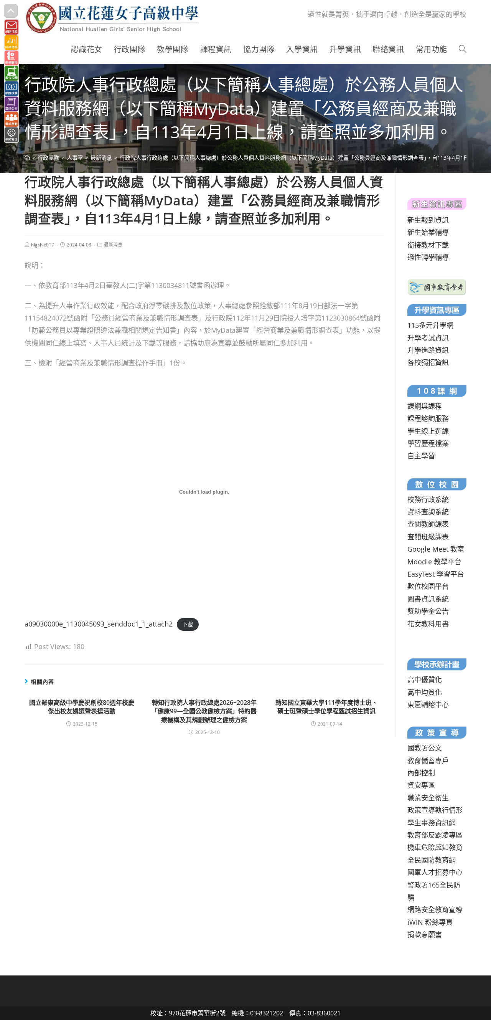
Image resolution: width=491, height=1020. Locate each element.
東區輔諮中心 (428, 704)
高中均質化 (424, 692)
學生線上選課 (428, 431)
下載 (187, 624)
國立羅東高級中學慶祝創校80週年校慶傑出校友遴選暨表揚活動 (81, 706)
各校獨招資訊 (428, 362)
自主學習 (421, 455)
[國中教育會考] (436, 286)
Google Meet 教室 (435, 549)
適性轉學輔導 (428, 257)
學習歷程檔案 (428, 443)
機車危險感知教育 (435, 847)
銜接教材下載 (428, 245)
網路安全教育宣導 (435, 909)
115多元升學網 (430, 325)
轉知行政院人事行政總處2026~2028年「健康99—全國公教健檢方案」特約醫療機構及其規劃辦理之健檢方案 (204, 711)
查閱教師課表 (428, 524)
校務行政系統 (428, 499)
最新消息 (113, 244)
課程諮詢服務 (428, 418)
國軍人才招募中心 (435, 872)
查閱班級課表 (428, 536)
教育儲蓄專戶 (428, 760)
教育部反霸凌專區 (435, 835)
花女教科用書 (428, 623)
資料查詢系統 (428, 511)
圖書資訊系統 (428, 598)
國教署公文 (424, 747)
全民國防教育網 (431, 860)
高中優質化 (424, 679)
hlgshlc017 (42, 244)
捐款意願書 (424, 934)
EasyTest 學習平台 (435, 574)
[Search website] (462, 49)
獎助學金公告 (428, 611)
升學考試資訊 (428, 337)
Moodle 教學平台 (434, 561)
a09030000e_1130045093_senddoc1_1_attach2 (99, 623)
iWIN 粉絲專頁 (430, 922)
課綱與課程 (424, 406)
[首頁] (27, 157)
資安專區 (421, 785)
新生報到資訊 (428, 220)
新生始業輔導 (428, 232)
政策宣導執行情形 (435, 810)
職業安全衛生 (428, 797)
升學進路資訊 (428, 350)
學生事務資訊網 (431, 822)
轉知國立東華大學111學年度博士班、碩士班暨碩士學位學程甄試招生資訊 (326, 706)
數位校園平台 (428, 586)
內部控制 (421, 772)
